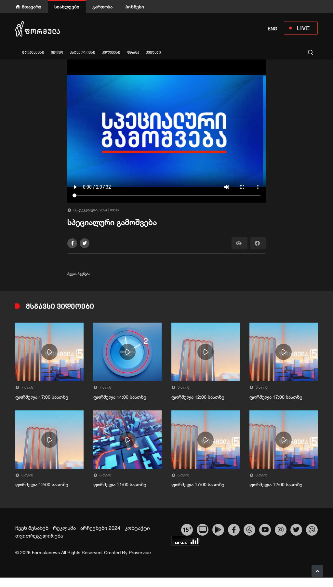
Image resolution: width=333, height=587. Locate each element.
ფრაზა (133, 52)
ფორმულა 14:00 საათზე (119, 397)
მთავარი (31, 6)
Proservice (140, 552)
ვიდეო (57, 52)
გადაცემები (33, 52)
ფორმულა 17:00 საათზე (41, 397)
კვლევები (111, 52)
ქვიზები (153, 52)
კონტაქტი (137, 528)
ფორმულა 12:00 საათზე (197, 397)
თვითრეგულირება (39, 536)
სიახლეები (66, 6)
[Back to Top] (317, 571)
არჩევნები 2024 (100, 528)
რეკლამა (64, 528)
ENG (272, 28)
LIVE (303, 28)
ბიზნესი (135, 6)
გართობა (102, 6)
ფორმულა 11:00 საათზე (119, 484)
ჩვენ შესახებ (31, 528)
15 (187, 529)
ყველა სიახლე (15, 52)
